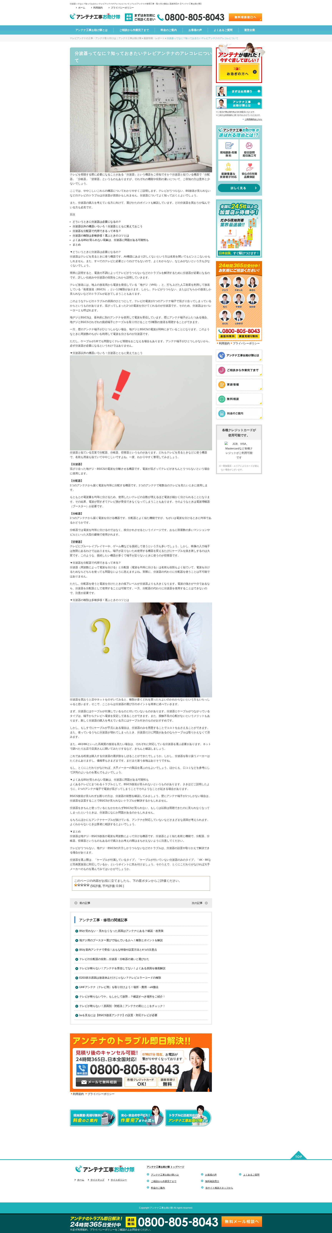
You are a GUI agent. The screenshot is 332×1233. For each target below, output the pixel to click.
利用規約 (98, 7)
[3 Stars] (81, 884)
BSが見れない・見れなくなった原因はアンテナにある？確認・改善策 (121, 930)
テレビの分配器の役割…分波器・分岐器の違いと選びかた (114, 959)
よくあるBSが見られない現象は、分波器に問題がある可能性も (111, 239)
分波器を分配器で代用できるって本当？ (97, 230)
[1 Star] (75, 884)
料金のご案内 (158, 1188)
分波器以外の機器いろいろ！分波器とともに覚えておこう (108, 226)
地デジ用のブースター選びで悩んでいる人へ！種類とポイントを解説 (121, 940)
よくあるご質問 (251, 1174)
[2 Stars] (78, 884)
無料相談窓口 (212, 1181)
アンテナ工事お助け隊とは (165, 1174)
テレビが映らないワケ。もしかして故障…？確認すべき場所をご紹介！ (122, 996)
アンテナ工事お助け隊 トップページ (165, 1167)
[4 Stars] (84, 884)
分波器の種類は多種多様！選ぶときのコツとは (101, 235)
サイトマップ (97, 1179)
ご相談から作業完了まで (163, 1181)
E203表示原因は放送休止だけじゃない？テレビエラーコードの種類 (120, 977)
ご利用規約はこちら (253, 119)
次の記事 (197, 902)
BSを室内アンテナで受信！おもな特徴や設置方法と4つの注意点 (118, 949)
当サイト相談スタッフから (219, 1188)
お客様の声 (211, 1174)
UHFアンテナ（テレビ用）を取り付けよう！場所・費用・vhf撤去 (119, 987)
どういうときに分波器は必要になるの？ (97, 221)
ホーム (81, 7)
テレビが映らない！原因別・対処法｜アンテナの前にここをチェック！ (122, 1005)
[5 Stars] (88, 884)
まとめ (77, 244)
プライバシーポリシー (122, 7)
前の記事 (85, 902)
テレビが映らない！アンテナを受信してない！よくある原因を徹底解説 (122, 968)
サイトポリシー (119, 1179)
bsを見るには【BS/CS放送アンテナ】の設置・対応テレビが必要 (118, 1015)
